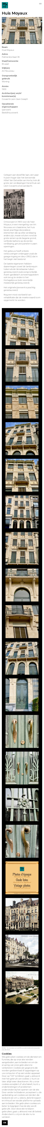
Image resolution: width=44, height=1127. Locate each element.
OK (4, 1123)
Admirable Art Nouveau (5, 5)
